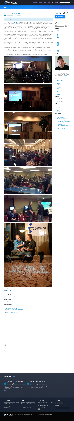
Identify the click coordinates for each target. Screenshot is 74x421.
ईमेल (40, 407)
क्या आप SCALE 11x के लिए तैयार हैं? (12, 311)
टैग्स (56, 103)
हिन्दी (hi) (50, 414)
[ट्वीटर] (63, 2)
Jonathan (12, 15)
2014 (58, 44)
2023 (58, 34)
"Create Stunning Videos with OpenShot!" (17, 32)
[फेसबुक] (61, 2)
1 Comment (8, 290)
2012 (58, 46)
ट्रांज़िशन (58, 110)
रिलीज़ (58, 100)
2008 (58, 51)
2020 (58, 37)
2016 (58, 42)
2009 (58, 50)
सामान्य (58, 98)
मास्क (58, 108)
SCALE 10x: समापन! (13, 13)
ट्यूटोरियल (58, 101)
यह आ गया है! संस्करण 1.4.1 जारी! (9, 301)
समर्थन (49, 2)
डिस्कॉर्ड (44, 407)
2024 (58, 33)
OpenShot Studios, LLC (35, 414)
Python (58, 92)
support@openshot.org (44, 405)
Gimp (58, 84)
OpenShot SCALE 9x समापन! (11, 306)
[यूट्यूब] (67, 2)
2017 (58, 41)
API (57, 106)
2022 (58, 35)
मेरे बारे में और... (65, 75)
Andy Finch (34, 24)
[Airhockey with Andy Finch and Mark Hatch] (28, 180)
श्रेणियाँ (57, 96)
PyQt (58, 91)
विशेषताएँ (40, 2)
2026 (58, 30)
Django (58, 83)
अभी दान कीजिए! (60, 16)
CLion (58, 81)
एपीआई (45, 2)
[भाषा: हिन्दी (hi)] (69, 2)
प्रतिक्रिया (58, 107)
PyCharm (59, 88)
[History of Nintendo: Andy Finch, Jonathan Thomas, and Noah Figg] (28, 208)
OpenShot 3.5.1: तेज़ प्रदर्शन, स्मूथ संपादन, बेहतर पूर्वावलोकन (15, 382)
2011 (58, 48)
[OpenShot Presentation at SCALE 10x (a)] (28, 69)
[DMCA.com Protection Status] (41, 409)
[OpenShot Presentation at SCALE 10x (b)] (28, 97)
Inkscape (58, 86)
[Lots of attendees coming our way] (28, 152)
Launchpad (59, 87)
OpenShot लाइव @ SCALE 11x (11, 312)
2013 (58, 45)
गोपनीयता (46, 414)
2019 (58, 38)
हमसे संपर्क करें (41, 400)
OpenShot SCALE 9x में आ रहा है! (11, 308)
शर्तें (48, 414)
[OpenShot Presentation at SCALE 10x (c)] (28, 125)
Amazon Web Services (61, 80)
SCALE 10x (15, 22)
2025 (58, 31)
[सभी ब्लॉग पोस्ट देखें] (14, 376)
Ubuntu (58, 94)
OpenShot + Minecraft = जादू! (9, 296)
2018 (58, 40)
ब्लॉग (52, 2)
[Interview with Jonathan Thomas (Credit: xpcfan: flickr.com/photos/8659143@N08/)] (28, 239)
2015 (58, 43)
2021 (58, 36)
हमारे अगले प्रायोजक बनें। (58, 408)
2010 (58, 49)
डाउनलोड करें (35, 2)
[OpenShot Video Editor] (10, 2)
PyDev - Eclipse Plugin (61, 90)
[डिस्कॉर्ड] (65, 2)
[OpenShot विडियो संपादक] (8, 414)
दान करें (56, 2)
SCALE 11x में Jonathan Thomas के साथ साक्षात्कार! (14, 309)
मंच (42, 407)
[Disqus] (28, 328)
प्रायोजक (57, 405)
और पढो (5, 390)
